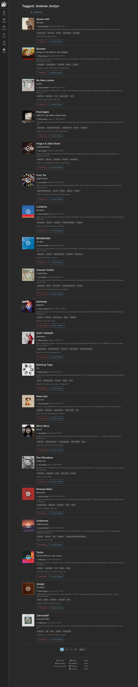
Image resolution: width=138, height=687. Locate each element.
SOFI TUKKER (74, 349)
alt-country (51, 33)
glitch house (78, 254)
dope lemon (64, 473)
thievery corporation (68, 222)
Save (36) (43, 639)
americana (60, 505)
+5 (71, 649)
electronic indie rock (86, 349)
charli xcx (64, 349)
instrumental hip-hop (68, 285)
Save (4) (43, 104)
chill (56, 568)
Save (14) (43, 199)
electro (65, 380)
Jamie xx (69, 191)
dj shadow (57, 222)
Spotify (74, 660)
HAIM (67, 505)
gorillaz (46, 599)
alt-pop (58, 33)
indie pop (48, 159)
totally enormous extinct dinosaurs (76, 536)
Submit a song (61, 666)
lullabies (79, 222)
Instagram (74, 663)
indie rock (40, 96)
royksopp (73, 317)
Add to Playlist (56, 41)
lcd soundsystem (64, 441)
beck (57, 473)
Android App (61, 663)
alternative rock (48, 380)
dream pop (57, 159)
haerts (73, 505)
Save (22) (43, 357)
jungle (39, 599)
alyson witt (76, 33)
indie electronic (51, 64)
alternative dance (59, 254)
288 (75, 649)
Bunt (68, 599)
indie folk (65, 159)
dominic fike (67, 631)
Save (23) (43, 481)
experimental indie (54, 349)
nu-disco (57, 380)
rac (77, 410)
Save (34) (43, 545)
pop (47, 631)
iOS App (61, 660)
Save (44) (43, 513)
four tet (76, 127)
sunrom (73, 473)
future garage (69, 410)
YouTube (74, 669)
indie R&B (60, 64)
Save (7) (43, 41)
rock (52, 631)
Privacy (86, 669)
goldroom (61, 536)
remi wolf (62, 599)
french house (57, 317)
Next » (82, 649)
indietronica (49, 96)
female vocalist (41, 505)
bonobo (68, 64)
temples (58, 631)
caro (71, 96)
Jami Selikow (42, 150)
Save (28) (43, 576)
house (48, 285)
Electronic (40, 317)
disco (71, 380)
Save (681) (43, 325)
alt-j (56, 96)
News (86, 663)
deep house (40, 127)
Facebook (74, 666)
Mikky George (42, 56)
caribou (77, 191)
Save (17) (43, 262)
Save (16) (43, 231)
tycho (68, 568)
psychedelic (74, 159)
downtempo (40, 64)
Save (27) (43, 450)
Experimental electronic (53, 127)
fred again (84, 127)
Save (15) (43, 167)
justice (66, 317)
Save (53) (43, 608)
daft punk (48, 317)
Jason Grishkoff (43, 26)
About (86, 660)
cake (83, 441)
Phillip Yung (42, 559)
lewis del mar (64, 96)
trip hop (75, 64)
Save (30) (43, 389)
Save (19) (43, 418)
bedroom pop (41, 33)
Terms (86, 666)
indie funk (53, 599)
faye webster (67, 33)
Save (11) (43, 136)
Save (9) (43, 72)
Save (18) (43, 294)
